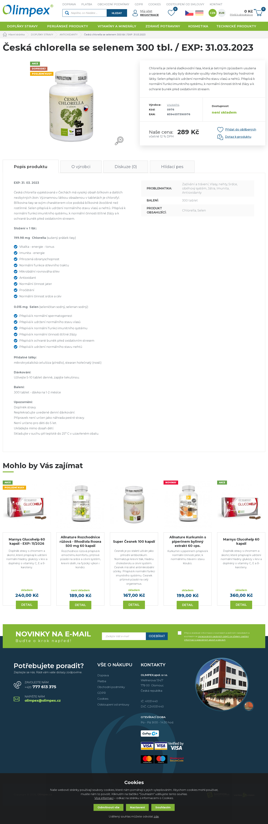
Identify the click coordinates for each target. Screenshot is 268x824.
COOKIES (154, 4)
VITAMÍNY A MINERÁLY (117, 26)
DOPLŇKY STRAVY (22, 26)
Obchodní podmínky (111, 687)
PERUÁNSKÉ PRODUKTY (67, 26)
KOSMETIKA (198, 26)
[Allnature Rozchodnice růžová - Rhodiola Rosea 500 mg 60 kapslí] (80, 505)
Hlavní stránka (16, 34)
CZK (212, 13)
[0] (171, 14)
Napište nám (43, 699)
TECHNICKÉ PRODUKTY (236, 26)
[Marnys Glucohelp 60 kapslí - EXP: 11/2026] (27, 505)
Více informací (103, 798)
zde (156, 816)
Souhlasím (163, 807)
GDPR (139, 4)
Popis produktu (30, 166)
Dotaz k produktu (238, 137)
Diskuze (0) (125, 166)
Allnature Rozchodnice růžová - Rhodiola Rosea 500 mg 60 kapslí (80, 541)
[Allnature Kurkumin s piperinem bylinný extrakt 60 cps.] (188, 505)
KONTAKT (216, 4)
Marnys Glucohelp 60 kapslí (241, 541)
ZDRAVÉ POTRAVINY (162, 26)
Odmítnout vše (108, 807)
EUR (221, 13)
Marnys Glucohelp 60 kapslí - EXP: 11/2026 (27, 541)
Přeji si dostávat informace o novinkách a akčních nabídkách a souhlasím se (217, 633)
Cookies (102, 698)
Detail (26, 605)
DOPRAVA (69, 4)
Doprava (103, 675)
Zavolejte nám (40, 685)
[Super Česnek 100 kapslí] (134, 505)
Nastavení (137, 807)
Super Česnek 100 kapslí (134, 542)
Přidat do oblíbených (240, 129)
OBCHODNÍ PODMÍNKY (113, 4)
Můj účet (146, 11)
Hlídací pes (172, 166)
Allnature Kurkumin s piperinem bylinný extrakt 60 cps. (187, 541)
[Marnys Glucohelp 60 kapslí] (241, 505)
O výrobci (80, 166)
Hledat (117, 13)
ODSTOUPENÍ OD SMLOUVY (185, 4)
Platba (101, 681)
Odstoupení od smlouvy (113, 704)
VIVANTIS (173, 104)
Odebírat (157, 636)
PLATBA (86, 4)
